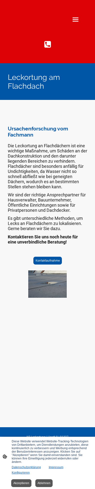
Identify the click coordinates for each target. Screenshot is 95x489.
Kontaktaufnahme (48, 260)
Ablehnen (44, 483)
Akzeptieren (21, 483)
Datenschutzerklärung (26, 467)
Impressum (56, 467)
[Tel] (47, 44)
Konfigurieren (21, 472)
